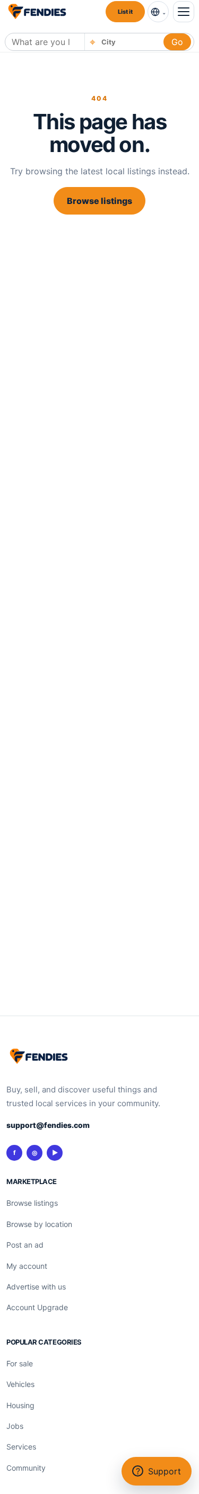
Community (26, 1467)
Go (177, 42)
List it (125, 11)
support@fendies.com (48, 1125)
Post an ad (25, 1244)
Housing (20, 1405)
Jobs (14, 1425)
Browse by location (39, 1224)
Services (21, 1446)
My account (26, 1265)
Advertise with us (36, 1286)
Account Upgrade (37, 1307)
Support (158, 1471)
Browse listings (99, 200)
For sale (19, 1363)
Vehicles (20, 1384)
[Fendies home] (37, 11)
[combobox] (129, 41)
